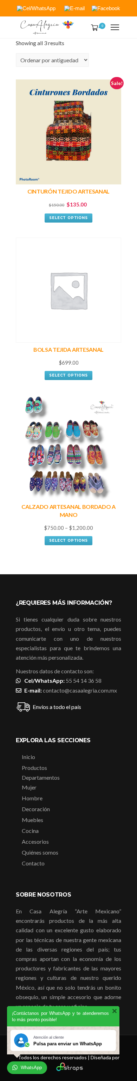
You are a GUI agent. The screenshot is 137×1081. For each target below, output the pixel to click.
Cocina (30, 830)
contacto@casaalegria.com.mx (80, 690)
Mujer (29, 787)
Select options (68, 218)
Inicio (28, 756)
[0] (93, 27)
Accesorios (35, 841)
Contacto (33, 863)
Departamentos (41, 777)
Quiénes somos (40, 852)
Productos (34, 767)
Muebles (32, 819)
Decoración (36, 809)
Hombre (32, 798)
